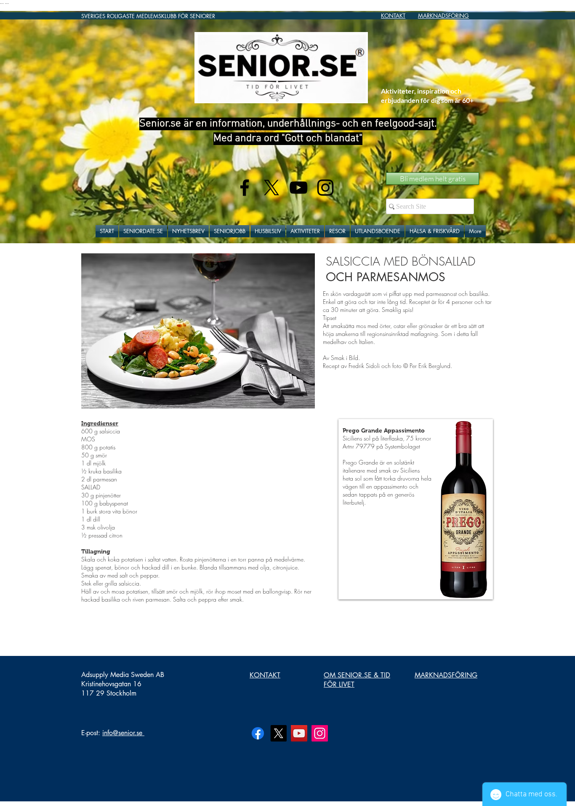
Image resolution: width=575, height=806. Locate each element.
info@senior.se (122, 732)
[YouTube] (299, 733)
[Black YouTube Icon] (298, 188)
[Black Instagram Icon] (325, 188)
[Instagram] (319, 733)
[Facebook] (258, 733)
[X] (271, 188)
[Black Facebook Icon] (245, 188)
